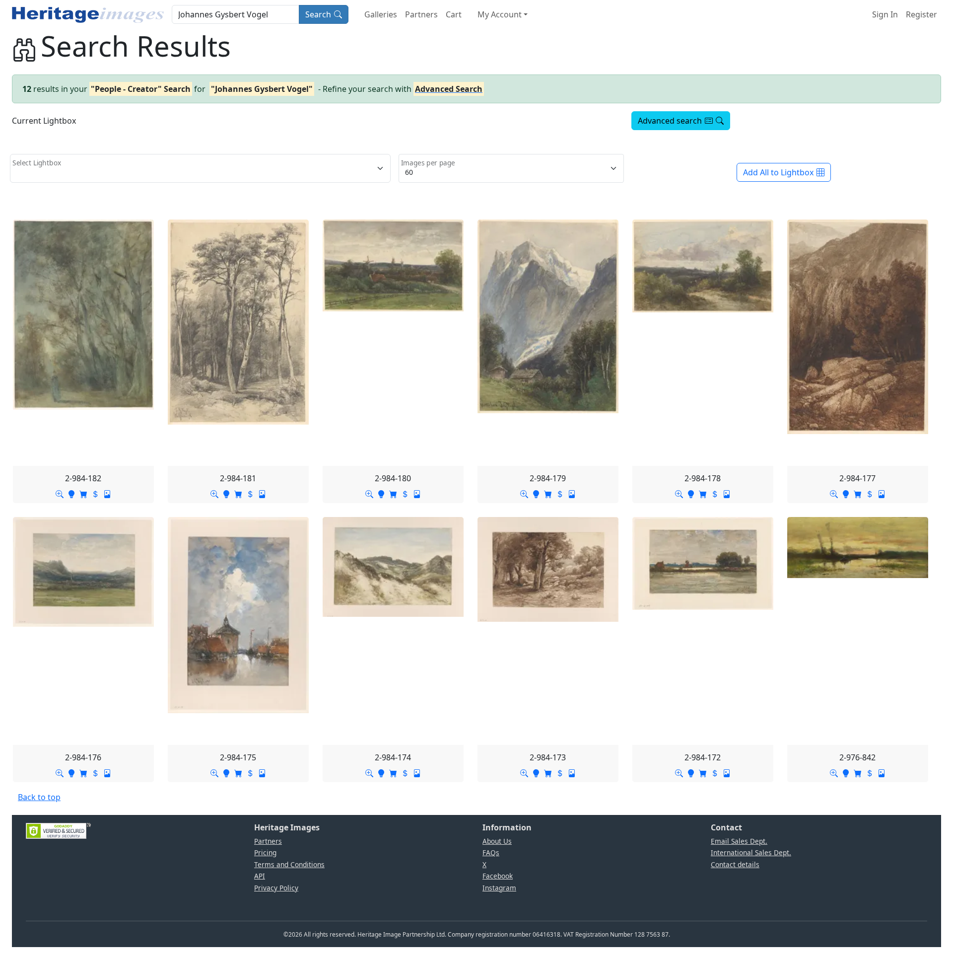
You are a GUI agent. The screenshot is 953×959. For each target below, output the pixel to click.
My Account (499, 14)
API (259, 876)
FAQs (490, 852)
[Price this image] (95, 493)
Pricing (265, 852)
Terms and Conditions (289, 864)
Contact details (735, 864)
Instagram (499, 887)
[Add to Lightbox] (71, 493)
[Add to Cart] (83, 493)
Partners (421, 14)
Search (318, 14)
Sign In (885, 14)
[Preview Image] (60, 493)
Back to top (39, 797)
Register (921, 14)
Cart (454, 14)
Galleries (380, 14)
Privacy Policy (276, 887)
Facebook (497, 876)
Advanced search (670, 120)
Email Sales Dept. (739, 841)
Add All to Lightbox (778, 172)
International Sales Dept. (751, 852)
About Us (497, 841)
